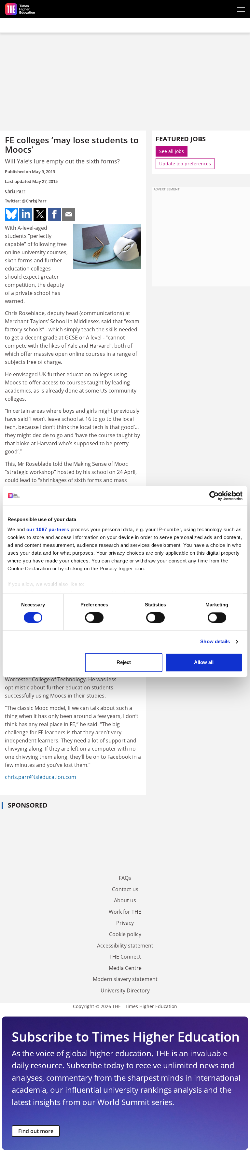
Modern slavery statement (125, 979)
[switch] (94, 618)
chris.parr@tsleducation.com (40, 777)
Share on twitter (40, 214)
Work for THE (125, 911)
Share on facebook (54, 214)
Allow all (204, 662)
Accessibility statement (125, 945)
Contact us (125, 889)
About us (125, 900)
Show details (215, 641)
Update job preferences (185, 163)
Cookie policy (125, 934)
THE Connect (125, 956)
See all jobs (171, 151)
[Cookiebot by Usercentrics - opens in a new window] (214, 496)
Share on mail (68, 214)
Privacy (125, 922)
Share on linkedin (25, 214)
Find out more (35, 1131)
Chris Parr (15, 191)
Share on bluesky (11, 214)
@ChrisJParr (34, 201)
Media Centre (125, 968)
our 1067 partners (47, 529)
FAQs (125, 877)
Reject (124, 662)
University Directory (125, 990)
